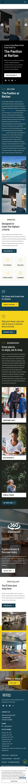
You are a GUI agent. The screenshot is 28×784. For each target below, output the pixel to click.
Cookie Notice (22, 778)
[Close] (26, 768)
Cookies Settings (14, 781)
